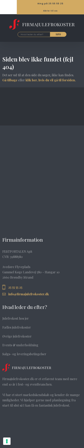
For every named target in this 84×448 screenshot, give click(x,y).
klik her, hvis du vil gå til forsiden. (51, 80)
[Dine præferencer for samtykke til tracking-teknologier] (7, 441)
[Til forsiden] (42, 24)
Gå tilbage (9, 80)
